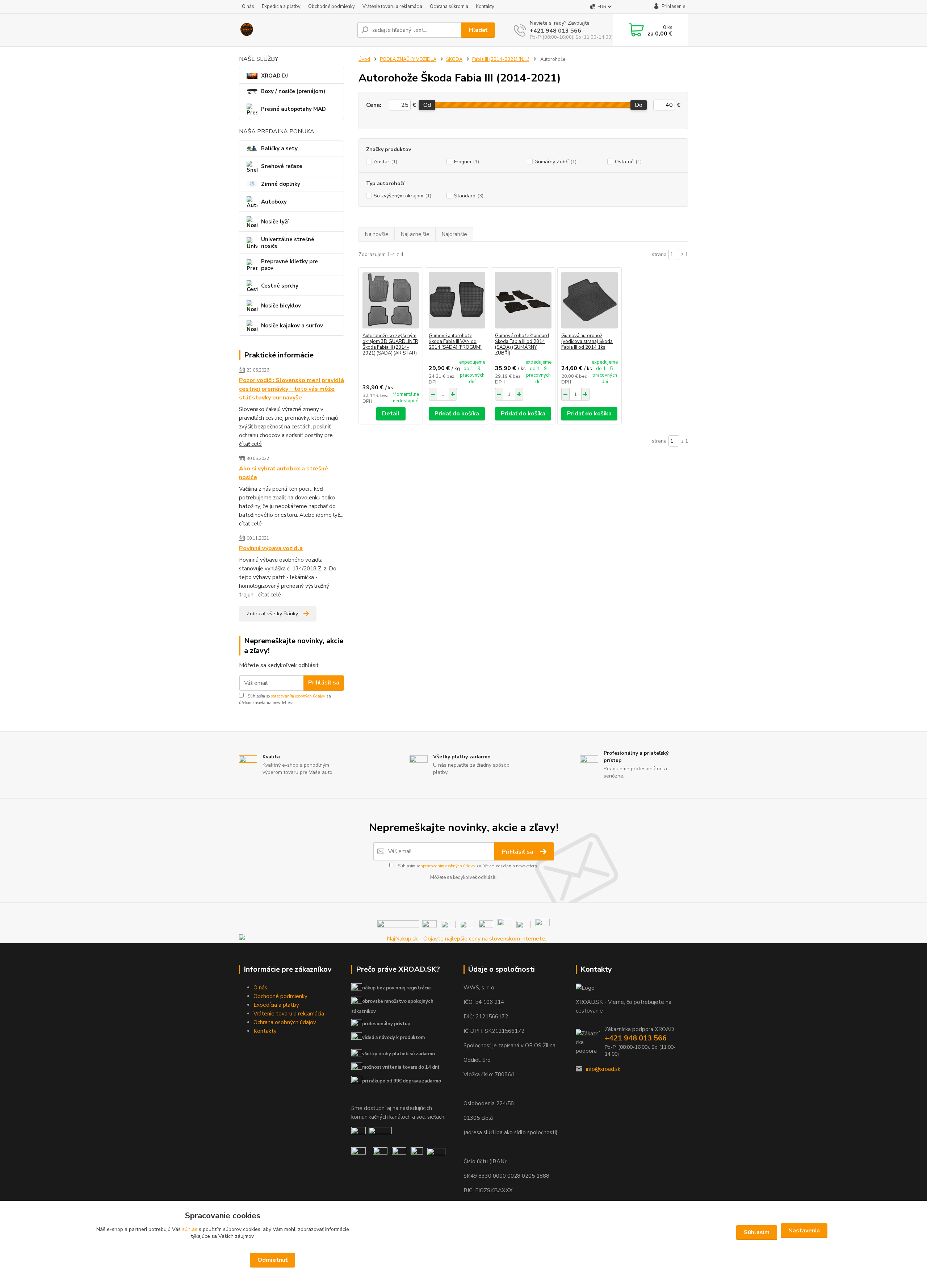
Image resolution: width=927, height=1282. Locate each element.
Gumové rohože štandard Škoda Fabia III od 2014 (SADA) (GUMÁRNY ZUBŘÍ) (522, 344)
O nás (248, 6)
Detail (391, 414)
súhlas (189, 1229)
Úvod (364, 59)
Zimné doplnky (280, 184)
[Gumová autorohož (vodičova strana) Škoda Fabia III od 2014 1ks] (589, 300)
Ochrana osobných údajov (284, 1022)
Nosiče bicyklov (281, 305)
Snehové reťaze (281, 166)
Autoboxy (274, 201)
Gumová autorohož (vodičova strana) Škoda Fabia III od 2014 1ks (587, 341)
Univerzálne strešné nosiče (287, 243)
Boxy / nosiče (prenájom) (293, 91)
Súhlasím (756, 1232)
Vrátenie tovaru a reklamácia (392, 6)
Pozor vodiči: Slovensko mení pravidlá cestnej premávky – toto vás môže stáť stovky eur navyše (291, 389)
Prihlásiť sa (323, 683)
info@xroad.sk (603, 1069)
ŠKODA (454, 59)
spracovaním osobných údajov (298, 696)
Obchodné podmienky (331, 6)
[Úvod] (295, 30)
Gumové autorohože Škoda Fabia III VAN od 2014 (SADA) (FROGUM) (455, 341)
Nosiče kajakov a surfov (292, 325)
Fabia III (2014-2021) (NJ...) (500, 59)
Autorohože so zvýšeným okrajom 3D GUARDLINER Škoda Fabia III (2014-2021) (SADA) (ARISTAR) (390, 344)
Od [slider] (427, 105)
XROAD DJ (274, 75)
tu (463, 1260)
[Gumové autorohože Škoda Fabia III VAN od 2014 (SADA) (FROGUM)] (457, 300)
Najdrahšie (454, 234)
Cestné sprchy (279, 285)
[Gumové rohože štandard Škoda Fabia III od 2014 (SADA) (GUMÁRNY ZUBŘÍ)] (523, 300)
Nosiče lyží (275, 221)
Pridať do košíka (457, 414)
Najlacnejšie (414, 234)
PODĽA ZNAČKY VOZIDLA (408, 59)
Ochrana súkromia (449, 6)
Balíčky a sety (279, 148)
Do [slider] (638, 105)
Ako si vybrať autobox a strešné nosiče (283, 473)
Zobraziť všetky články (272, 613)
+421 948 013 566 (555, 31)
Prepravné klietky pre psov (289, 265)
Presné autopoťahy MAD (293, 109)
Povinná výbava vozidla (271, 548)
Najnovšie (377, 234)
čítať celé (250, 444)
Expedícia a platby (281, 6)
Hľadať (478, 30)
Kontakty (485, 6)
